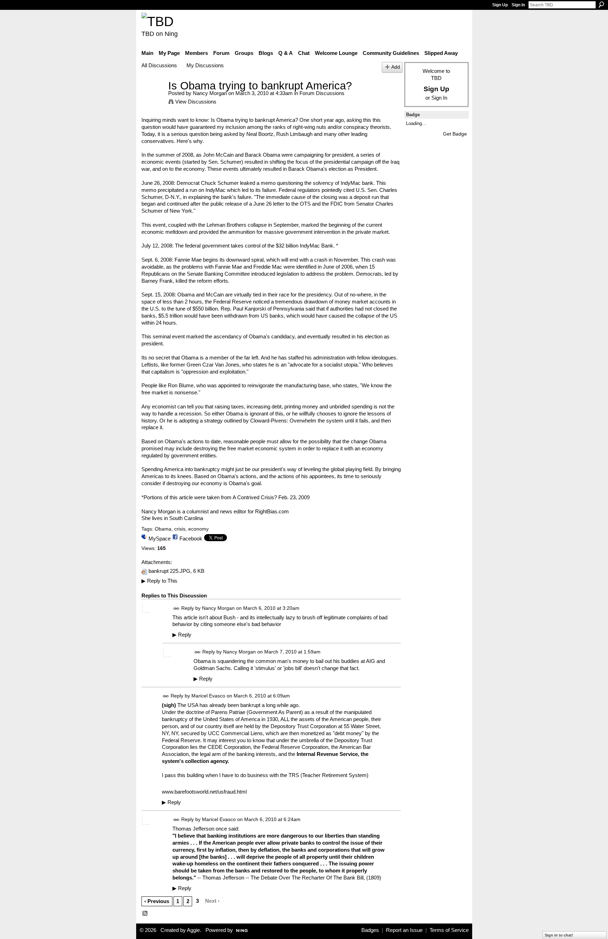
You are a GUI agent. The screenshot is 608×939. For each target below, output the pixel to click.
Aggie (193, 930)
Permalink (176, 608)
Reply (181, 635)
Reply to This (159, 581)
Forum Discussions (321, 93)
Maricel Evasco (208, 696)
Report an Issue (404, 930)
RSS (145, 913)
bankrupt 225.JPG (169, 571)
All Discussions (159, 65)
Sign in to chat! (559, 935)
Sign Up (500, 4)
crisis (179, 529)
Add (395, 67)
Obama (163, 529)
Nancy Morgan (210, 93)
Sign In (518, 4)
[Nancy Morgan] (152, 98)
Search (601, 4)
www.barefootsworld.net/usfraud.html (204, 792)
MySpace (159, 539)
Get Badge (455, 134)
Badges (370, 930)
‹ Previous (156, 901)
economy (198, 529)
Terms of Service (449, 930)
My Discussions (205, 65)
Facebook (190, 539)
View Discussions (195, 102)
